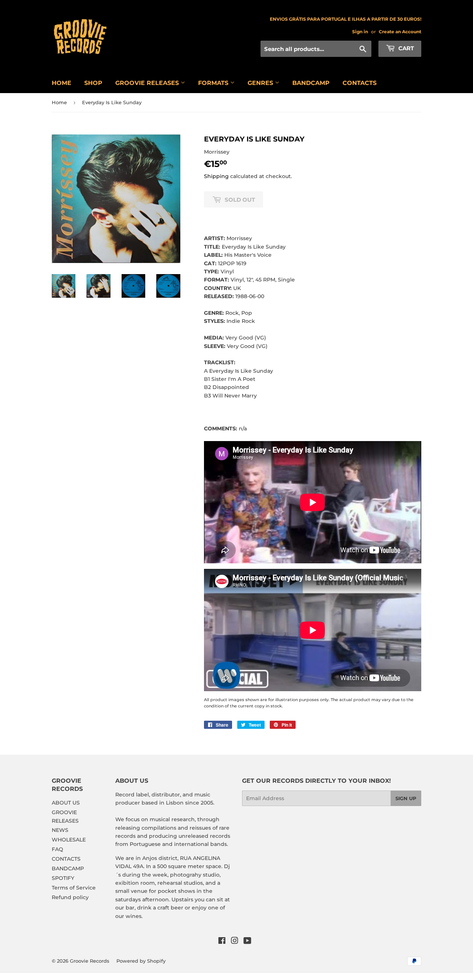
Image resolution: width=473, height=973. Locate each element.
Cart (405, 48)
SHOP (93, 82)
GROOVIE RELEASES (148, 82)
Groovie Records (89, 961)
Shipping (216, 176)
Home (59, 102)
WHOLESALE (69, 839)
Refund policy (70, 897)
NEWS (60, 830)
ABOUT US (66, 802)
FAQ (57, 849)
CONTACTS (360, 82)
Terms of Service (74, 887)
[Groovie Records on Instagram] (234, 941)
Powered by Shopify (141, 961)
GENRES (261, 82)
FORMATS (214, 82)
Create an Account (400, 31)
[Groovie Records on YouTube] (247, 941)
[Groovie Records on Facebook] (222, 941)
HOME (61, 82)
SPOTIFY (63, 878)
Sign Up (405, 798)
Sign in (360, 31)
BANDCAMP (311, 82)
